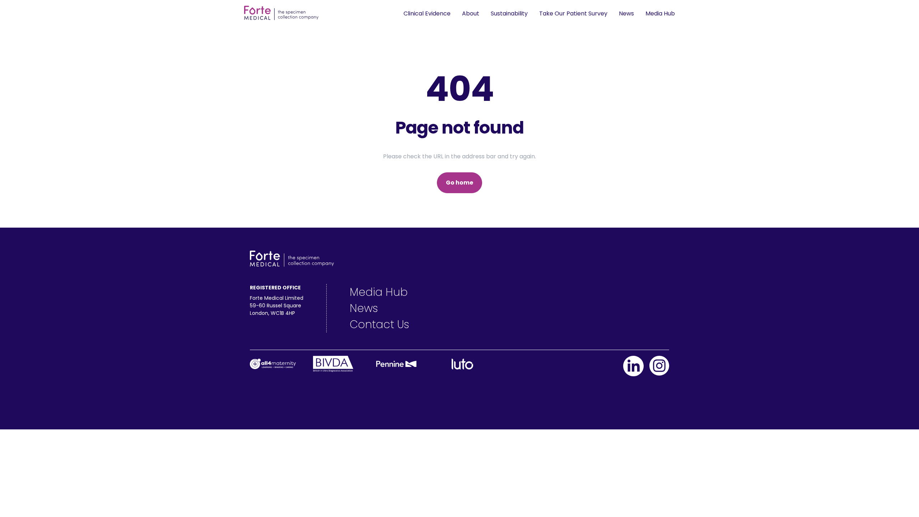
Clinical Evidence (427, 13)
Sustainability (509, 13)
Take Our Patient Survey (573, 13)
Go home (459, 182)
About (470, 13)
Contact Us (379, 324)
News (626, 13)
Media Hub (660, 13)
